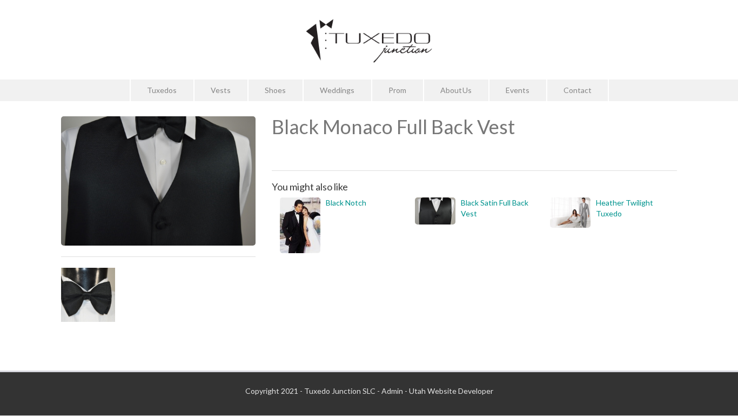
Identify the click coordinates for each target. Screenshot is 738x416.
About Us (456, 90)
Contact (577, 90)
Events (517, 90)
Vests (221, 90)
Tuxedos (162, 90)
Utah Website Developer (451, 390)
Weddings (337, 90)
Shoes (275, 90)
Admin (392, 390)
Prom (397, 90)
